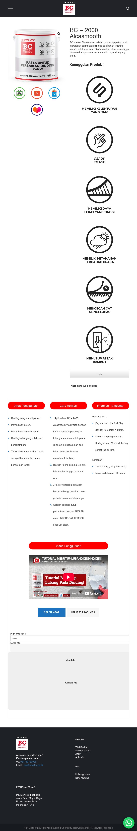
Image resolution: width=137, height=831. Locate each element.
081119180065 (28, 761)
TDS (99, 373)
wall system (90, 385)
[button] (59, 33)
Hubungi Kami (82, 774)
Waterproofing (82, 750)
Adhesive (80, 757)
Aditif (78, 753)
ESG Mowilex (82, 777)
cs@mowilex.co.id (33, 765)
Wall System (81, 747)
